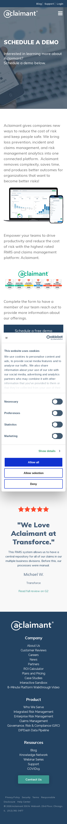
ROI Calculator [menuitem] (33, 669)
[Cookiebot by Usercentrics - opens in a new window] (47, 337)
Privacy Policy (12, 797)
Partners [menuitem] (33, 664)
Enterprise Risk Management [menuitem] (33, 716)
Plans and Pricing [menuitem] (33, 673)
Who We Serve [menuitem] (33, 707)
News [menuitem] (33, 659)
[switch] (56, 413)
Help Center (23, 801)
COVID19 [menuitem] (33, 769)
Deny (33, 483)
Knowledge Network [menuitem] (33, 755)
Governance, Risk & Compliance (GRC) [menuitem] (33, 725)
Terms (35, 797)
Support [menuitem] (49, 4)
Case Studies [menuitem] (33, 678)
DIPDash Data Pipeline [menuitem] (33, 730)
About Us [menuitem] (33, 645)
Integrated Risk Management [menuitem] (33, 712)
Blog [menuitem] (39, 4)
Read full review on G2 (33, 591)
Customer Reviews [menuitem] (34, 650)
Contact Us (33, 779)
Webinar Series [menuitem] (33, 759)
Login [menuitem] (60, 4)
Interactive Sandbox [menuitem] (33, 682)
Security (26, 797)
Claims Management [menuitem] (33, 721)
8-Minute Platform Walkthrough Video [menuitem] (33, 687)
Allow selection (34, 473)
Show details (47, 451)
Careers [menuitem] (33, 655)
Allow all (33, 462)
